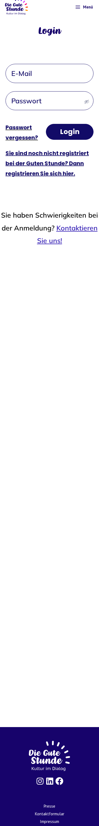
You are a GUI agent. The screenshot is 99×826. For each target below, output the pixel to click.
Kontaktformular (49, 813)
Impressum (49, 821)
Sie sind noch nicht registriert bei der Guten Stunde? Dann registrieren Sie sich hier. (47, 163)
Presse (49, 806)
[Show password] (86, 101)
